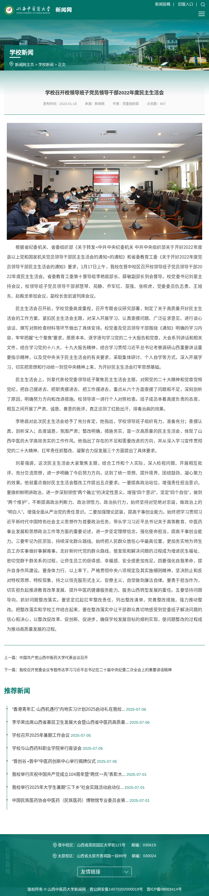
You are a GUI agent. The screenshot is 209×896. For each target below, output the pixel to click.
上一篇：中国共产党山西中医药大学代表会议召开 (46, 657)
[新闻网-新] (38, 9)
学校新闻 (46, 64)
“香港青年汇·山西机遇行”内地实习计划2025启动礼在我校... (68, 709)
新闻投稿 (162, 4)
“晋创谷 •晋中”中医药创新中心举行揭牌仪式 (54, 761)
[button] (203, 4)
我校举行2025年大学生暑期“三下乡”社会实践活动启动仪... (68, 787)
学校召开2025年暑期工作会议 (41, 735)
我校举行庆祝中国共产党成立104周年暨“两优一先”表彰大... (68, 774)
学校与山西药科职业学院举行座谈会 (47, 748)
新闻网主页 (24, 64)
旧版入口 (185, 4)
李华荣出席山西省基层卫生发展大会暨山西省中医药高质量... (70, 722)
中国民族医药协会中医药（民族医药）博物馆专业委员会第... (70, 800)
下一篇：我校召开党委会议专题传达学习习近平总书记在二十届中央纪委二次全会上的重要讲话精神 (88, 670)
